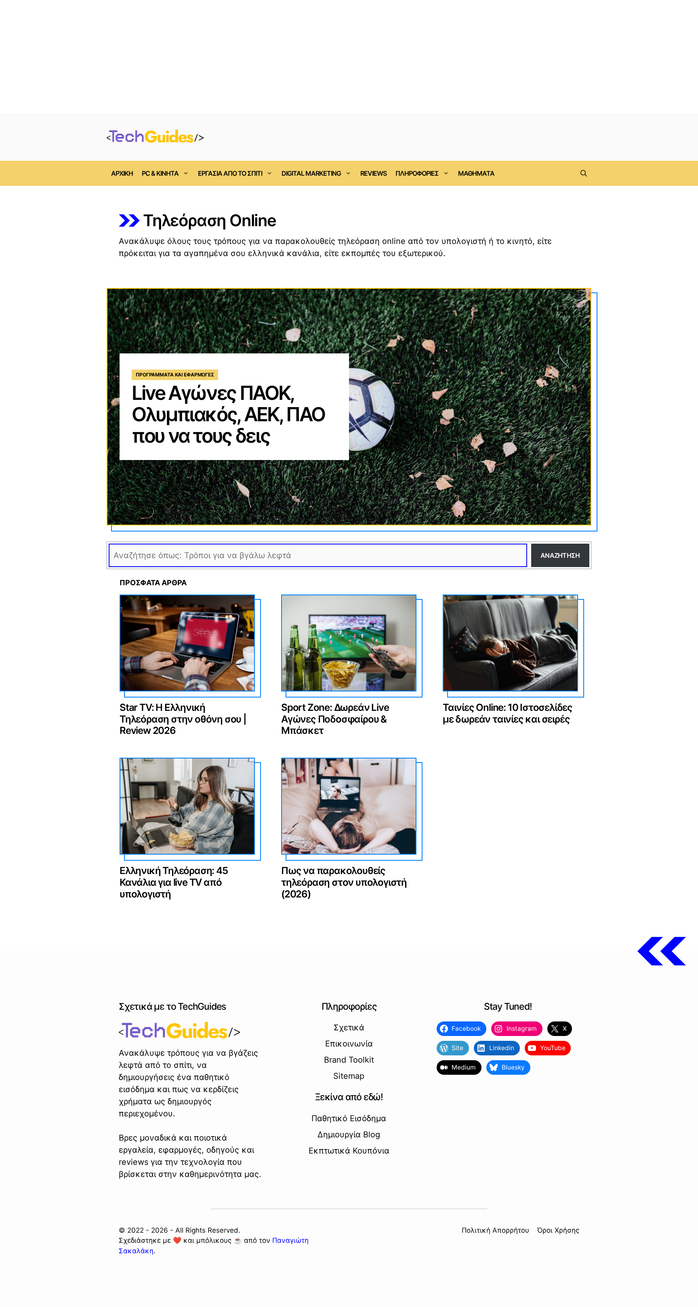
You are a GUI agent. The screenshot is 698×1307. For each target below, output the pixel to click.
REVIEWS (373, 173)
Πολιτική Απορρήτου (495, 1230)
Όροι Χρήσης (558, 1230)
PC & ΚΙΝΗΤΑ (160, 173)
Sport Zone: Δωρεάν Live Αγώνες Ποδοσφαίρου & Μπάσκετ (335, 719)
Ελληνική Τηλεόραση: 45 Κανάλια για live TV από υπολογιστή (174, 882)
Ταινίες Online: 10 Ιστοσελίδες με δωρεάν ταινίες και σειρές (507, 713)
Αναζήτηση (560, 555)
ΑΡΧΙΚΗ (122, 173)
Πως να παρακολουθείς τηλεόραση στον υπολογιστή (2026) (344, 882)
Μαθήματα (476, 173)
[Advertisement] (349, 56)
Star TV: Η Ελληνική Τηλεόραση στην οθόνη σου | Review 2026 (183, 719)
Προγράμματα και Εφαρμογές (175, 375)
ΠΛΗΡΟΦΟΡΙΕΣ (417, 173)
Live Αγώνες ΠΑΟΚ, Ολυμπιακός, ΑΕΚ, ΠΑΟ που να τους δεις (228, 414)
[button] (583, 173)
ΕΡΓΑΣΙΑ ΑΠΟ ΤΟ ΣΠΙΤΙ (230, 173)
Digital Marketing (311, 173)
